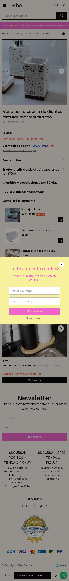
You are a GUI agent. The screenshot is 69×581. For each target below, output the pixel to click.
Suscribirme (34, 311)
